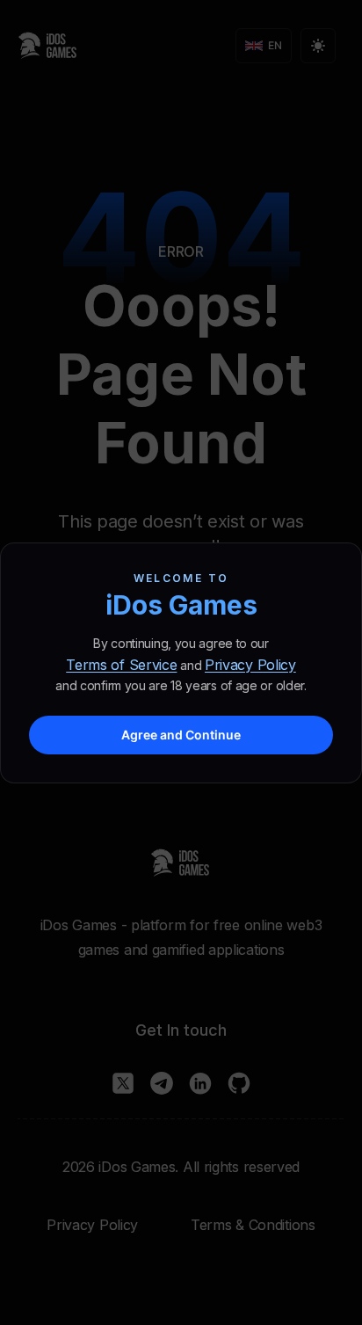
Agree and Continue (181, 734)
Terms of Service (121, 664)
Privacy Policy (250, 664)
